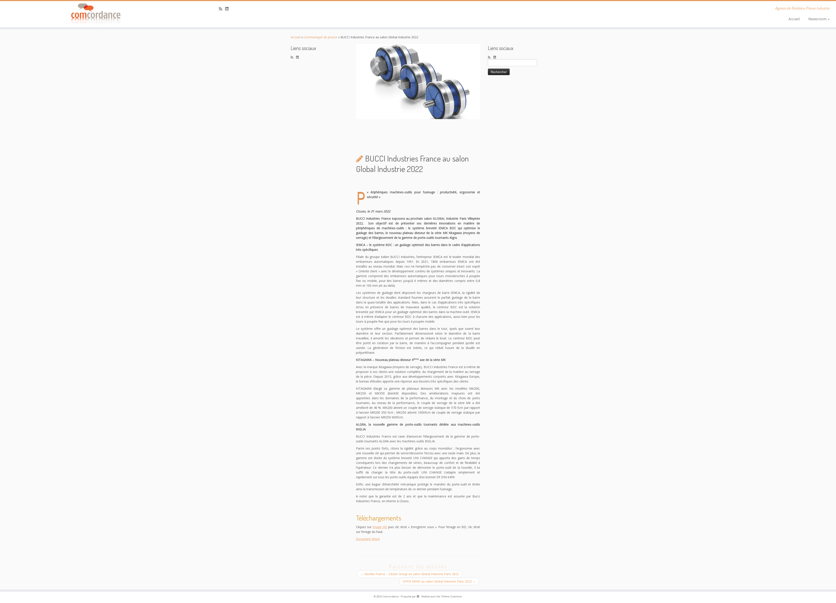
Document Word (367, 539)
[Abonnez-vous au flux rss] (222, 8)
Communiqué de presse (320, 37)
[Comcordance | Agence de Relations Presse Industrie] (96, 14)
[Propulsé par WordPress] (418, 595)
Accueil (794, 19)
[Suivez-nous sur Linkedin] (228, 8)
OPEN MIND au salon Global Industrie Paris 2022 (439, 581)
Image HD (379, 527)
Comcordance (390, 596)
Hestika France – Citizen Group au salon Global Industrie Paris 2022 (409, 574)
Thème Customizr (451, 596)
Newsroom (817, 19)
